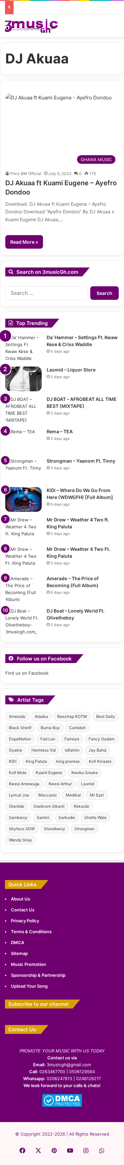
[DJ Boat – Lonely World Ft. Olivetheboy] (23, 621)
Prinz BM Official (25, 173)
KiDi (13, 761)
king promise (68, 761)
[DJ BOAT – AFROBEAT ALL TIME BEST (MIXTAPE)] (23, 410)
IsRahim (72, 750)
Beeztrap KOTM (72, 716)
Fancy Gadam (101, 738)
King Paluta (36, 761)
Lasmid (87, 783)
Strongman (84, 828)
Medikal (73, 795)
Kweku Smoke (84, 772)
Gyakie (15, 750)
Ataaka (41, 716)
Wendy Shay (20, 839)
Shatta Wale (95, 817)
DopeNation (20, 738)
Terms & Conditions (31, 931)
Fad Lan (47, 738)
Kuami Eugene (49, 772)
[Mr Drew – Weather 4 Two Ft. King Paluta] (23, 558)
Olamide (16, 806)
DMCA (17, 942)
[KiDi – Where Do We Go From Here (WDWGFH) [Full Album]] (23, 499)
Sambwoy (18, 817)
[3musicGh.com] (31, 26)
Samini (43, 817)
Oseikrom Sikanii (48, 806)
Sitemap (19, 953)
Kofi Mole (17, 772)
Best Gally (105, 716)
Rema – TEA (60, 431)
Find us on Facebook (27, 673)
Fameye (71, 738)
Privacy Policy (25, 920)
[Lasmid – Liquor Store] (23, 379)
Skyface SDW (22, 828)
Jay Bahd (97, 750)
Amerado (17, 716)
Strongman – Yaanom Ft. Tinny (81, 461)
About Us (20, 898)
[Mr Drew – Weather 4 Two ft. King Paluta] (23, 528)
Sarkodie (67, 817)
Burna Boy (50, 727)
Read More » (24, 242)
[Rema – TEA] (23, 440)
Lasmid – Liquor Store (71, 369)
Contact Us (22, 909)
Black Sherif (20, 727)
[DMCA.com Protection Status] (62, 1105)
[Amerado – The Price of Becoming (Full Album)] (23, 589)
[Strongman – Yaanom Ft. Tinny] (23, 470)
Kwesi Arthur (60, 783)
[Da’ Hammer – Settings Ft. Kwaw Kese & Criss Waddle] (23, 348)
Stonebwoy (54, 828)
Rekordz (81, 806)
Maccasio (47, 795)
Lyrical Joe (19, 795)
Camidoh (77, 727)
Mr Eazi (97, 795)
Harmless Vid (43, 750)
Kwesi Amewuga (24, 783)
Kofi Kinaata (100, 761)
